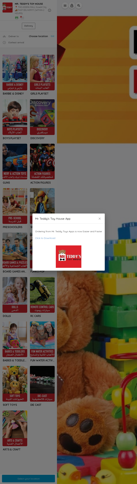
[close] (99, 218)
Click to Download (45, 238)
